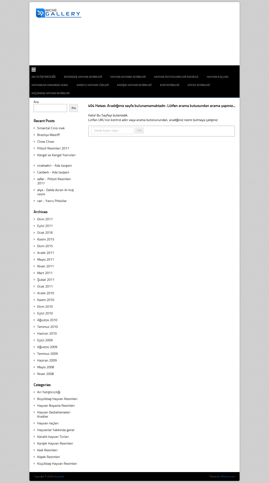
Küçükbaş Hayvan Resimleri (51, 93)
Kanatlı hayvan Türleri (93, 85)
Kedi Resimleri (169, 85)
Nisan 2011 (45, 266)
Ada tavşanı (63, 166)
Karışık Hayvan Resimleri (134, 85)
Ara (36, 102)
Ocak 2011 (45, 286)
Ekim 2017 (45, 219)
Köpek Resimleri (199, 85)
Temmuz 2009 (47, 354)
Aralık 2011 (45, 253)
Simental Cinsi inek (51, 128)
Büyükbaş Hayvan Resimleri (57, 399)
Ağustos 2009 (47, 347)
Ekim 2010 (45, 307)
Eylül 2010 (45, 313)
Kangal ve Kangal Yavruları (56, 155)
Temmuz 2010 (47, 327)
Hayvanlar (59, 476)
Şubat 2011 (45, 280)
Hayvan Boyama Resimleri (56, 406)
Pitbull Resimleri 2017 (53, 148)
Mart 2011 (45, 273)
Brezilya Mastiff (48, 135)
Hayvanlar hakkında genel (50, 85)
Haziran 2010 (47, 333)
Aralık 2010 (45, 293)
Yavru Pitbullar (56, 201)
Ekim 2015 (45, 246)
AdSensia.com (227, 476)
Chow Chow (45, 142)
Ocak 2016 (45, 233)
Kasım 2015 (45, 239)
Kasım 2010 (45, 300)
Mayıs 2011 (45, 259)
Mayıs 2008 (45, 367)
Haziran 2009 (47, 360)
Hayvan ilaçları (47, 423)
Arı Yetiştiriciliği (49, 392)
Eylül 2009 (45, 340)
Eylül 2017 (45, 226)
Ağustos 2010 (47, 320)
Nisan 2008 (45, 374)
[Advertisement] (137, 51)
